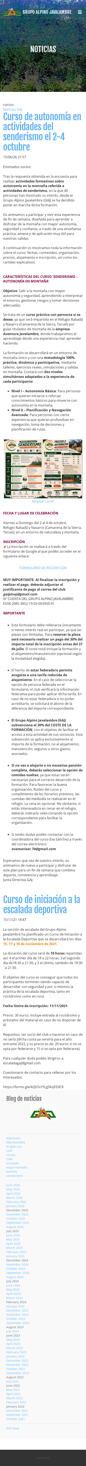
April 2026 (13, 1193)
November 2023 (17, 1315)
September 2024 (17, 1273)
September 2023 (17, 1323)
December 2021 (17, 1411)
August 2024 (15, 1277)
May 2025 (13, 1239)
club (9, 1151)
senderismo (14, 1176)
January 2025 (15, 1256)
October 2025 (15, 1218)
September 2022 (17, 1373)
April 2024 (13, 1294)
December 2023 (17, 1310)
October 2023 (15, 1319)
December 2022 (17, 1360)
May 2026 (13, 1189)
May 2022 (13, 1390)
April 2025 (13, 1244)
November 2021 (17, 1415)
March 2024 (14, 1298)
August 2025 (15, 1227)
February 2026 (16, 1202)
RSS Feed (12, 1428)
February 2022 (16, 1402)
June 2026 (13, 1185)
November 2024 (17, 1264)
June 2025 (13, 1235)
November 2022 (17, 1365)
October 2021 (15, 1419)
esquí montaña (16, 1167)
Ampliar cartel (43, 501)
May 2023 (13, 1340)
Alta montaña (15, 1142)
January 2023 (15, 1356)
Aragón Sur (14, 1146)
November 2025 (17, 1214)
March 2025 (14, 1248)
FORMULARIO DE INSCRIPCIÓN (43, 568)
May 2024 (13, 1289)
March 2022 (14, 1398)
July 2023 (12, 1331)
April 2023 (13, 1344)
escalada (12, 1163)
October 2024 (15, 1269)
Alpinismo (13, 1138)
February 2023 (16, 1352)
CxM (9, 1159)
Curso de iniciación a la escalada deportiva (41, 904)
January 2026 (15, 1206)
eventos (11, 1172)
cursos (10, 1155)
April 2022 (13, 1394)
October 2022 (15, 1369)
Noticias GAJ (12, 109)
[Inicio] (43, 1111)
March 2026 (14, 1198)
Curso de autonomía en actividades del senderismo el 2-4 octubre (42, 132)
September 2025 (17, 1223)
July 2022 (12, 1381)
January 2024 (15, 1306)
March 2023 (14, 1348)
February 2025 (16, 1252)
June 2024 (13, 1285)
